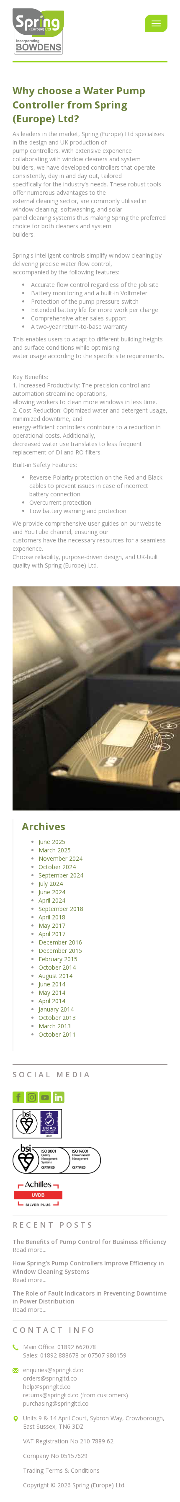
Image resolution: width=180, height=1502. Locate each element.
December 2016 (60, 942)
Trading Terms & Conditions (61, 1470)
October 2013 (57, 1018)
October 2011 (57, 1034)
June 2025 (52, 842)
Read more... (29, 1250)
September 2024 (61, 875)
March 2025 (55, 850)
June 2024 (52, 892)
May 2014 (52, 992)
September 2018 (61, 909)
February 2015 (58, 959)
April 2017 (52, 934)
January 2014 (56, 1009)
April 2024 (52, 900)
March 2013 (55, 1026)
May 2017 (52, 925)
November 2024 (60, 858)
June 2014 (52, 984)
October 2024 (57, 867)
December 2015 (60, 951)
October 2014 (57, 967)
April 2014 (52, 1001)
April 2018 (52, 917)
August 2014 (55, 976)
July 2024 (51, 884)
